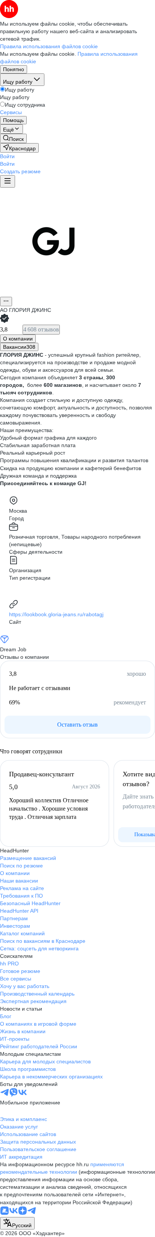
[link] (13, 138)
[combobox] (17, 1223)
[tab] (18, 338)
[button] (7, 156)
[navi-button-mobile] (7, 181)
